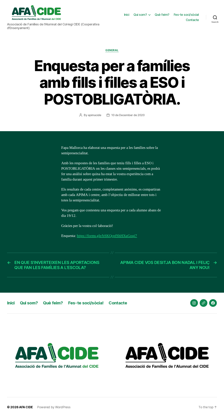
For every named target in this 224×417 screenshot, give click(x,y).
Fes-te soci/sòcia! (186, 14)
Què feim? (162, 14)
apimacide (94, 115)
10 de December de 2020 (128, 115)
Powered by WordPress (54, 407)
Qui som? (140, 14)
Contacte (192, 20)
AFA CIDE (26, 407)
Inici (126, 14)
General (112, 50)
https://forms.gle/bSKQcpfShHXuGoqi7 (107, 235)
